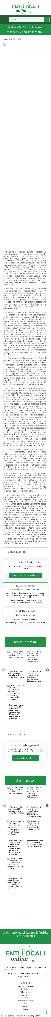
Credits (26, 1003)
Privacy (25, 998)
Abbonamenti (25, 992)
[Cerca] (47, 19)
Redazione (25, 989)
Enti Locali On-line (25, 986)
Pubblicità (26, 1006)
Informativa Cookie (25, 1000)
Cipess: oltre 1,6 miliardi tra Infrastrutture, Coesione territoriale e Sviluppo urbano (34, 676)
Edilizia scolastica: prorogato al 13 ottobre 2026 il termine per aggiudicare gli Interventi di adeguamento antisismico (15, 711)
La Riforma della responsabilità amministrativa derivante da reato (15, 674)
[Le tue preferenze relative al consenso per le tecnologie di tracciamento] (46, 1012)
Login (25, 1009)
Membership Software (33, 1016)
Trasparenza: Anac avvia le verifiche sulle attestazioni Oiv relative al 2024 (35, 843)
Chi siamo (26, 995)
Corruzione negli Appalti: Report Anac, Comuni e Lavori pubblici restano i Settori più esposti (14, 883)
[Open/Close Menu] (3, 19)
